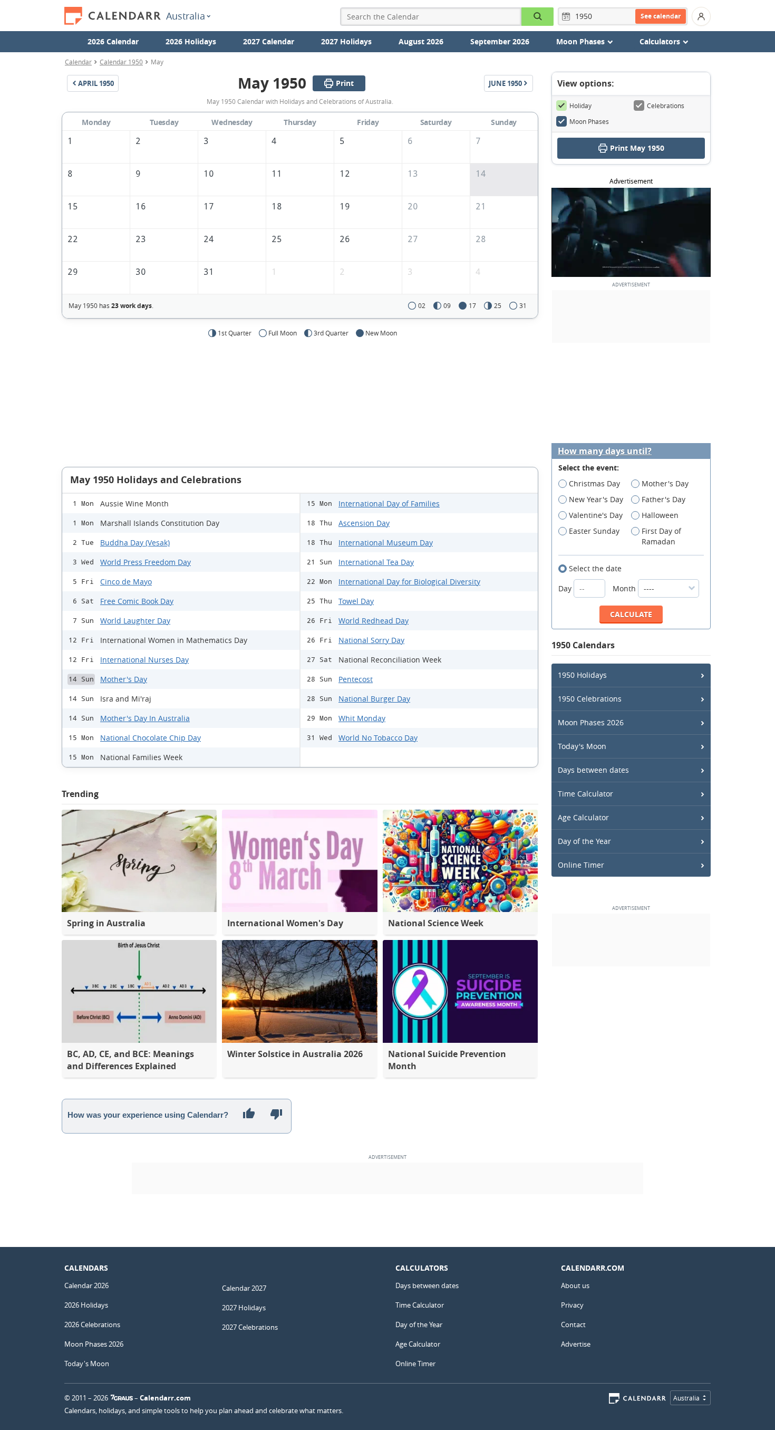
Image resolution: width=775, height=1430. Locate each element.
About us (575, 1285)
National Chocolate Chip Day (150, 738)
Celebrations (665, 105)
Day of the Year (584, 841)
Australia (185, 15)
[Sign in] (701, 16)
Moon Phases (589, 121)
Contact (573, 1324)
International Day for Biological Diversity (409, 582)
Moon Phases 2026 (591, 722)
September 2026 (499, 41)
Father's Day (663, 499)
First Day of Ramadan (661, 536)
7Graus (122, 1398)
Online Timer (581, 865)
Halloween (660, 515)
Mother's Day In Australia (145, 718)
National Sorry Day (371, 640)
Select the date (595, 568)
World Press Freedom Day (145, 562)
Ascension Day (364, 523)
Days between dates (593, 770)
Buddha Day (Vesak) (135, 543)
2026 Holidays (191, 41)
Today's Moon (582, 746)
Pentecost (355, 679)
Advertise (575, 1344)
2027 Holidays (346, 41)
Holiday (580, 105)
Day (566, 588)
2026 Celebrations (92, 1324)
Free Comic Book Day (136, 601)
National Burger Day (374, 699)
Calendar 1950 (121, 61)
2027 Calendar (268, 41)
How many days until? (605, 451)
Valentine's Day (596, 515)
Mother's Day (123, 679)
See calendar (661, 16)
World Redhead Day (373, 621)
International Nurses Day (144, 660)
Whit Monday (361, 718)
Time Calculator (585, 794)
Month (625, 588)
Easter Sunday (594, 531)
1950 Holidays (582, 675)
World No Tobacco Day (378, 738)
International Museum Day (385, 543)
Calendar (78, 61)
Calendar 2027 (244, 1288)
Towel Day (356, 601)
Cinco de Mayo (126, 582)
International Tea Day (376, 562)
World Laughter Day (135, 621)
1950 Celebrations (590, 699)
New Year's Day (596, 499)
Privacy (572, 1305)
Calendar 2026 (86, 1285)
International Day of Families (389, 503)
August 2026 (421, 41)
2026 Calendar (113, 41)
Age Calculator (583, 817)
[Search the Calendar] (537, 16)
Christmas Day (594, 483)
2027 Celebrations (250, 1327)
